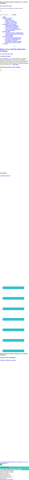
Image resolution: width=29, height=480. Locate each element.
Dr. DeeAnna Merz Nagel (6, 6)
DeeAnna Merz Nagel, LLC (10, 462)
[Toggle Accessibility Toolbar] (1, 464)
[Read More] (15, 64)
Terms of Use (20, 462)
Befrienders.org (3, 463)
